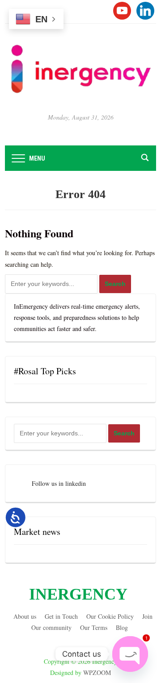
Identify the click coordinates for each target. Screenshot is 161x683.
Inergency (78, 594)
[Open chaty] (130, 654)
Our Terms (93, 627)
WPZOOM (97, 672)
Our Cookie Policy (110, 616)
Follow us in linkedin (59, 483)
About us (24, 616)
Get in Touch (61, 616)
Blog (122, 627)
